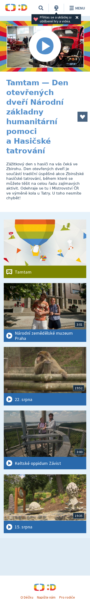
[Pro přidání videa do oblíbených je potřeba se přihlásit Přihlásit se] (83, 117)
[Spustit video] (45, 46)
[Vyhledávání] (41, 8)
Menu (80, 7)
